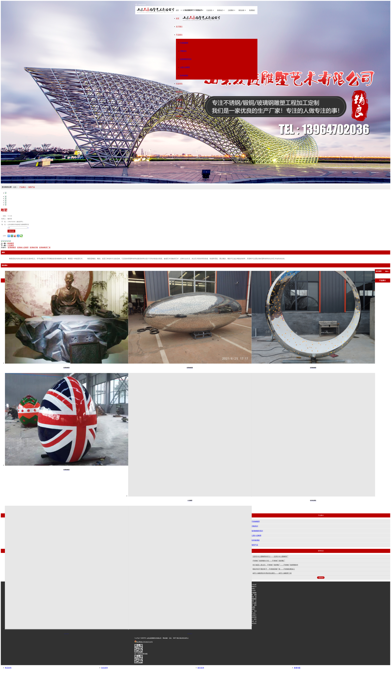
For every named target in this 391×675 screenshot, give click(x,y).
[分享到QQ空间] (12, 236)
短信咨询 (104, 668)
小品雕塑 (10, 245)
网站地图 (165, 638)
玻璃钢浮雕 (34, 247)
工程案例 (231, 10)
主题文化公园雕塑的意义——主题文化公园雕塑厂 (270, 556)
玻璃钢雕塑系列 (185, 59)
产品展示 (199, 10)
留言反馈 (241, 10)
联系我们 (252, 10)
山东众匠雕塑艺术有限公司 (154, 638)
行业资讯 (209, 10)
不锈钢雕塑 (184, 43)
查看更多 (321, 577)
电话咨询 (8, 668)
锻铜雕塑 (10, 243)
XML (170, 638)
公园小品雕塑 (185, 67)
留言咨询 (201, 668)
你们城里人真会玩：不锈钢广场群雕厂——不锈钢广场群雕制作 (275, 565)
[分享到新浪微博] (15, 236)
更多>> (387, 271)
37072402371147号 (144, 642)
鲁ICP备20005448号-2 (182, 638)
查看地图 (297, 668)
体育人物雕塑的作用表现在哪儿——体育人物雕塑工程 (272, 573)
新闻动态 (220, 10)
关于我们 (188, 10)
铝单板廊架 (184, 75)
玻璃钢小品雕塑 (23, 247)
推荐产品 (31, 187)
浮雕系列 (183, 51)
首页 (177, 18)
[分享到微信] (21, 236)
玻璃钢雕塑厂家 (45, 247)
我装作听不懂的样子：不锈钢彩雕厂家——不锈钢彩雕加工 (274, 569)
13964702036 (254, 623)
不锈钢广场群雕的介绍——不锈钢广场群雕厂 (269, 561)
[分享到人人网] (18, 236)
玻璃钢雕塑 (12, 247)
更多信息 (11, 231)
